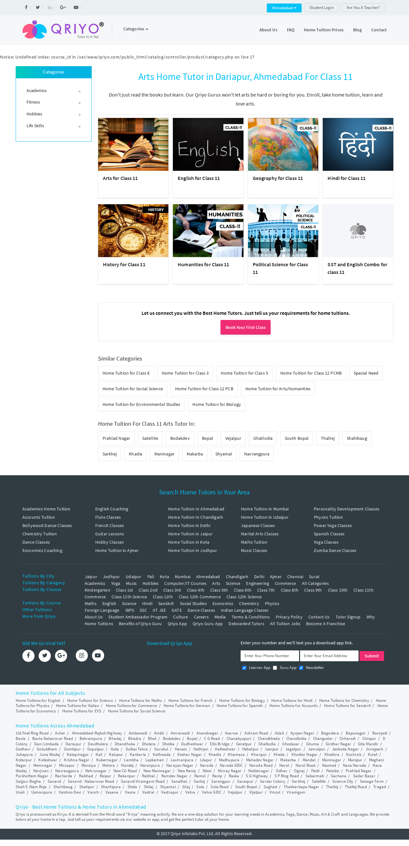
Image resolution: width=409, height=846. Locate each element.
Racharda (63, 776)
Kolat (372, 754)
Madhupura (229, 760)
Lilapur (206, 760)
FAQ (290, 30)
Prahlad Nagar (116, 438)
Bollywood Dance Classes (47, 525)
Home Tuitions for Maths (140, 700)
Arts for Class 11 (120, 178)
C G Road (212, 738)
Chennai (295, 576)
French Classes (109, 525)
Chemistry (249, 603)
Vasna (130, 792)
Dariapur (73, 744)
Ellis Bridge (219, 744)
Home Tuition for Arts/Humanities (278, 389)
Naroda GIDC (231, 765)
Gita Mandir (368, 744)
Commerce (285, 583)
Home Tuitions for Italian (77, 705)
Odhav (282, 770)
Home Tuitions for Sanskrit (347, 705)
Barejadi (379, 733)
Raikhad (86, 776)
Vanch (93, 792)
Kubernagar (107, 760)
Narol (284, 765)
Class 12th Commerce (200, 597)
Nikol (207, 770)
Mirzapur (67, 765)
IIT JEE (159, 610)
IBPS (129, 610)
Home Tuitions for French (190, 700)
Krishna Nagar (76, 760)
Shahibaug (357, 438)
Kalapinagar (78, 754)
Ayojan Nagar (302, 733)
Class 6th (242, 590)
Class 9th (313, 590)
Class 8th (289, 590)
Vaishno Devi (70, 792)
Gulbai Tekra (137, 749)
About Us (268, 30)
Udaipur (133, 576)
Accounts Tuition (38, 517)
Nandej (127, 765)
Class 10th (338, 590)
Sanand (54, 781)
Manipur (355, 760)
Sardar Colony (272, 781)
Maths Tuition (254, 542)
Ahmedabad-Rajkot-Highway (97, 733)
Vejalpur (233, 438)
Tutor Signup (348, 617)
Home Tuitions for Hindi (292, 700)
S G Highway (257, 776)
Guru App (287, 667)
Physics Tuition (328, 517)
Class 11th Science (129, 597)
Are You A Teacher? (363, 7)
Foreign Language (102, 610)
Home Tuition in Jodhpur (192, 550)
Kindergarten (97, 590)
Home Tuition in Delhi (189, 525)
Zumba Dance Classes (335, 550)
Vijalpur (256, 792)
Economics (222, 603)
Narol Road (305, 765)
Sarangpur (220, 781)
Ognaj (299, 770)
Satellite (150, 438)
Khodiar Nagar (304, 754)
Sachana (338, 776)
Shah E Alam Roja (31, 786)
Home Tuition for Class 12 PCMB (311, 373)
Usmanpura (41, 792)
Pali (150, 576)
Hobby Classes (109, 542)
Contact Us (319, 617)
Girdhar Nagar (338, 744)
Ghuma (312, 744)
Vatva (190, 792)
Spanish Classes (329, 533)
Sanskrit (166, 603)
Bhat (152, 738)
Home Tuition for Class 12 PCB (204, 389)
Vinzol (274, 792)
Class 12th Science (244, 597)
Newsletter (314, 667)
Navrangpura (256, 454)
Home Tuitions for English (38, 700)
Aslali (279, 733)
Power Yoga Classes (333, 525)
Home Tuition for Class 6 (126, 373)
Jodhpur (111, 576)
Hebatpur (250, 749)
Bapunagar (356, 733)
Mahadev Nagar (260, 760)
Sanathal (179, 781)
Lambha (131, 760)
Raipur (106, 776)
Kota (164, 576)
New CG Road (125, 770)
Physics (272, 603)
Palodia (332, 770)
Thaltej (328, 438)
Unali (20, 792)
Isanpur (272, 749)
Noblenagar (258, 770)
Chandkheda (269, 738)
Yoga (115, 583)
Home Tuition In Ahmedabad (196, 508)
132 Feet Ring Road (32, 733)
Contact (379, 30)
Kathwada (162, 754)
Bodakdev (180, 438)
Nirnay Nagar (230, 770)
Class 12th (163, 597)
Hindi (147, 603)
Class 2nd (148, 590)
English (109, 603)
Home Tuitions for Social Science (136, 711)
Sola (200, 786)
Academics (95, 583)
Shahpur (87, 786)
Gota (115, 749)
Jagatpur (293, 749)
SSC (143, 610)
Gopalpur (95, 749)
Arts (216, 583)
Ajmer (276, 576)
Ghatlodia (263, 438)
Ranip (217, 776)
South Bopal (297, 438)
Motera (108, 765)
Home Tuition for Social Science (133, 389)
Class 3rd (172, 590)
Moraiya (88, 765)
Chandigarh (237, 576)
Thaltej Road (356, 786)
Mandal (309, 760)
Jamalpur (316, 749)
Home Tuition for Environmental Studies (142, 404)
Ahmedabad (283, 8)
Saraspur (245, 781)
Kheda (279, 754)
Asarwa (231, 733)
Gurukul (161, 749)
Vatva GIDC (211, 792)
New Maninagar (157, 770)
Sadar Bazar (364, 776)
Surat (314, 576)
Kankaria (138, 754)
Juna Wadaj (49, 754)
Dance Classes (36, 542)
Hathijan (200, 749)
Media (220, 617)
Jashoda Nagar (345, 749)
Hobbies (150, 583)
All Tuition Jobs (285, 623)
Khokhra (332, 754)
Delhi (259, 576)
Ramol (200, 776)
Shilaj (149, 786)
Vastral (148, 792)
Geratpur (244, 744)
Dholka (168, 744)
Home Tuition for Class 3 (185, 373)
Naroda (206, 765)
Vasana (112, 792)
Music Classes (254, 550)
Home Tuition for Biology (216, 404)
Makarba (195, 454)
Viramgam (296, 792)
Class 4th (195, 590)
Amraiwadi (180, 733)
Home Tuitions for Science (90, 700)
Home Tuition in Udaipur (265, 517)
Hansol (181, 749)
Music (131, 583)
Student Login (321, 7)
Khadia (135, 454)
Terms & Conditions (251, 617)
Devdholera (98, 744)
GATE (177, 610)
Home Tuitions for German (187, 705)
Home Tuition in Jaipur (190, 533)
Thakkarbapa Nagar (302, 786)
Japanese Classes (258, 525)
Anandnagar (208, 733)
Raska (234, 776)
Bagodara (330, 733)
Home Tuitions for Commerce (131, 705)
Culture (180, 617)
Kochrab (353, 754)
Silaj (186, 786)
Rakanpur (126, 776)
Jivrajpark (374, 749)
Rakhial (148, 776)
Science (233, 583)
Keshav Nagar (189, 754)
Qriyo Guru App (208, 623)
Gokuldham (47, 749)
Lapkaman (154, 760)
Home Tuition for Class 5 (244, 373)
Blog (357, 30)
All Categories (315, 583)
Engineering (257, 583)
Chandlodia (296, 738)
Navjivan (41, 770)
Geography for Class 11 (278, 178)
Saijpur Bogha (28, 781)
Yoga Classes (326, 542)
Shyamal (223, 454)
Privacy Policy (289, 617)
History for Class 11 (124, 264)
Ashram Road (256, 733)
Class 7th (266, 590)
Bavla (21, 738)
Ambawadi (138, 733)
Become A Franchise (325, 623)
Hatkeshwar (225, 749)
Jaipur (91, 576)
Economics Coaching (42, 550)
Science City (342, 781)
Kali (99, 754)
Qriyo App (177, 623)
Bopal (207, 438)
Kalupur (116, 754)
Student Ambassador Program (137, 617)
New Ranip (187, 770)
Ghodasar (290, 744)
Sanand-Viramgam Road (143, 781)
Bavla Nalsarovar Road (52, 738)
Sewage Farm (372, 781)
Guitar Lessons (109, 533)
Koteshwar (47, 760)
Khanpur (259, 754)
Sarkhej (110, 454)
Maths (90, 603)
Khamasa (236, 754)
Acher (60, 733)
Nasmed (329, 765)
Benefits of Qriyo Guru (140, 623)
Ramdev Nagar (174, 776)
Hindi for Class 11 (347, 178)
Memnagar (42, 765)
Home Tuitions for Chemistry (344, 700)
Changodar (323, 738)
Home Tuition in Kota (188, 542)
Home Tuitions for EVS (81, 711)
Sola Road (219, 786)
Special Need (366, 373)
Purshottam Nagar (32, 776)
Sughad (270, 786)
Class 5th (219, 590)
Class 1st (124, 590)
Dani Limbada (46, 744)
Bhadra (135, 738)
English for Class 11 (199, 178)
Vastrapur (170, 792)
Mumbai (182, 576)
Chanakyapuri (239, 738)
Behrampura (91, 738)
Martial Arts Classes (260, 533)
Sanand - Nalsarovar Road (91, 781)
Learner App (259, 667)
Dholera (149, 744)
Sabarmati (314, 776)
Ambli (159, 733)
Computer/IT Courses (185, 583)
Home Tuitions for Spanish (240, 705)
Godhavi (23, 749)
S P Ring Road (286, 776)
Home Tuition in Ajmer (117, 550)
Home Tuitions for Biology (242, 700)
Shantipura (111, 786)
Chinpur (369, 738)
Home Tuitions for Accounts (293, 705)
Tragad (379, 786)
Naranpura (150, 765)
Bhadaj (115, 738)
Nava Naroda (354, 765)
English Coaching (111, 508)
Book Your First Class (246, 327)
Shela (132, 786)
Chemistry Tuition (39, 533)
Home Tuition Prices (323, 30)
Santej (199, 781)
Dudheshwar (192, 744)
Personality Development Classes (346, 508)
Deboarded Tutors (246, 623)
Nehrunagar (96, 770)
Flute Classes (108, 517)
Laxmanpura (182, 760)
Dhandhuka (125, 744)
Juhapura (24, 754)
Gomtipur (72, 749)
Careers (201, 617)
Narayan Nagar (179, 765)
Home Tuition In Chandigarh (195, 517)
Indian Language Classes (244, 610)
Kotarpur (24, 760)
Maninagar (164, 454)
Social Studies (193, 603)
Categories (134, 29)
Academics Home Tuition (46, 508)
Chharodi (347, 738)
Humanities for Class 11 (203, 264)
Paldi (315, 770)
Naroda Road (261, 765)
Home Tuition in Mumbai (265, 508)
